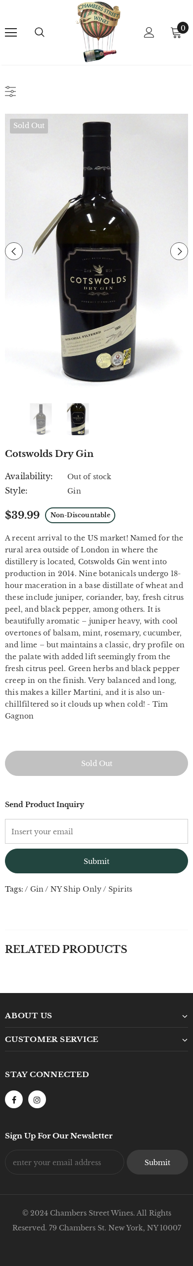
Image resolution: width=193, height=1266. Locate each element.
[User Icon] (149, 32)
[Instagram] (37, 1099)
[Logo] (97, 31)
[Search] (40, 33)
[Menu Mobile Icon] (11, 33)
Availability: (29, 476)
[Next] (179, 251)
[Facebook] (14, 1099)
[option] (96, 251)
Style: (16, 491)
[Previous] (14, 251)
